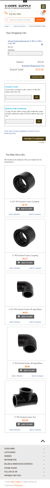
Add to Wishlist (14, 214)
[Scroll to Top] (43, 438)
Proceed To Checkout (34, 139)
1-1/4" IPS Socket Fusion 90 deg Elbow (25, 309)
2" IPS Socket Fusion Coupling (25, 255)
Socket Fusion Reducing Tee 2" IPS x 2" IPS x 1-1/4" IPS (25, 42)
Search (40, 20)
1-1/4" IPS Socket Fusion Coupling (24, 201)
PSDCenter (18, 485)
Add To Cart (26, 209)
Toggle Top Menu (25, 1)
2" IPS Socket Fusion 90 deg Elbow (27, 363)
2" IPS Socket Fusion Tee (25, 417)
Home (6, 26)
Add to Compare (35, 214)
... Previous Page (18, 26)
